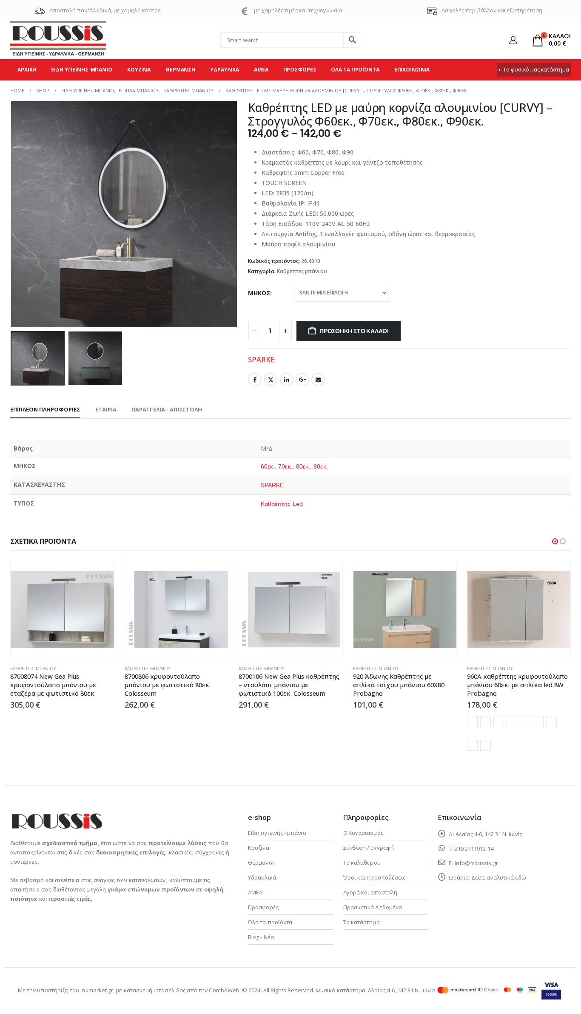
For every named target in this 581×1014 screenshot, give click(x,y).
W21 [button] (525, 722)
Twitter (270, 379)
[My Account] (513, 40)
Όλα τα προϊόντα (355, 69)
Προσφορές (299, 69)
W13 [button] (485, 722)
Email (318, 379)
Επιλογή (328, 575)
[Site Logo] (58, 40)
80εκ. (303, 466)
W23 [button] (551, 722)
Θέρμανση (180, 69)
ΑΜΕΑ (261, 69)
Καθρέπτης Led (282, 503)
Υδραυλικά (224, 69)
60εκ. (268, 466)
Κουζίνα (139, 69)
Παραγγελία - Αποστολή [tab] (166, 409)
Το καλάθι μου (362, 862)
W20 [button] (512, 722)
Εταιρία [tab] (106, 409)
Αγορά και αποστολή (370, 892)
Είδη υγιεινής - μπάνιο (277, 833)
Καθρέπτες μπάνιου (302, 271)
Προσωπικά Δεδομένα (372, 907)
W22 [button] (538, 722)
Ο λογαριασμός (363, 833)
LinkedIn (286, 379)
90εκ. (320, 466)
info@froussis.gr (476, 863)
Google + (302, 379)
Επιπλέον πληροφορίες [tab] (45, 409)
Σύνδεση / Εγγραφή (368, 847)
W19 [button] (498, 722)
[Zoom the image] (56, 818)
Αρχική (26, 69)
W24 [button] (472, 745)
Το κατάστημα (361, 922)
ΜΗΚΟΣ (259, 293)
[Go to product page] (62, 609)
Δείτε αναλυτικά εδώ (498, 877)
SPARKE (261, 359)
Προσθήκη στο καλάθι (354, 331)
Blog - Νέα (261, 937)
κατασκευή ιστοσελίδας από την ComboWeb (181, 990)
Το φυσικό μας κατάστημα (536, 69)
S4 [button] (472, 722)
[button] (12, 214)
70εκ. (285, 466)
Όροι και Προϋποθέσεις (374, 877)
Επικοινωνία (412, 69)
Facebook (255, 379)
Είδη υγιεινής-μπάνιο (81, 69)
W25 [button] (485, 745)
